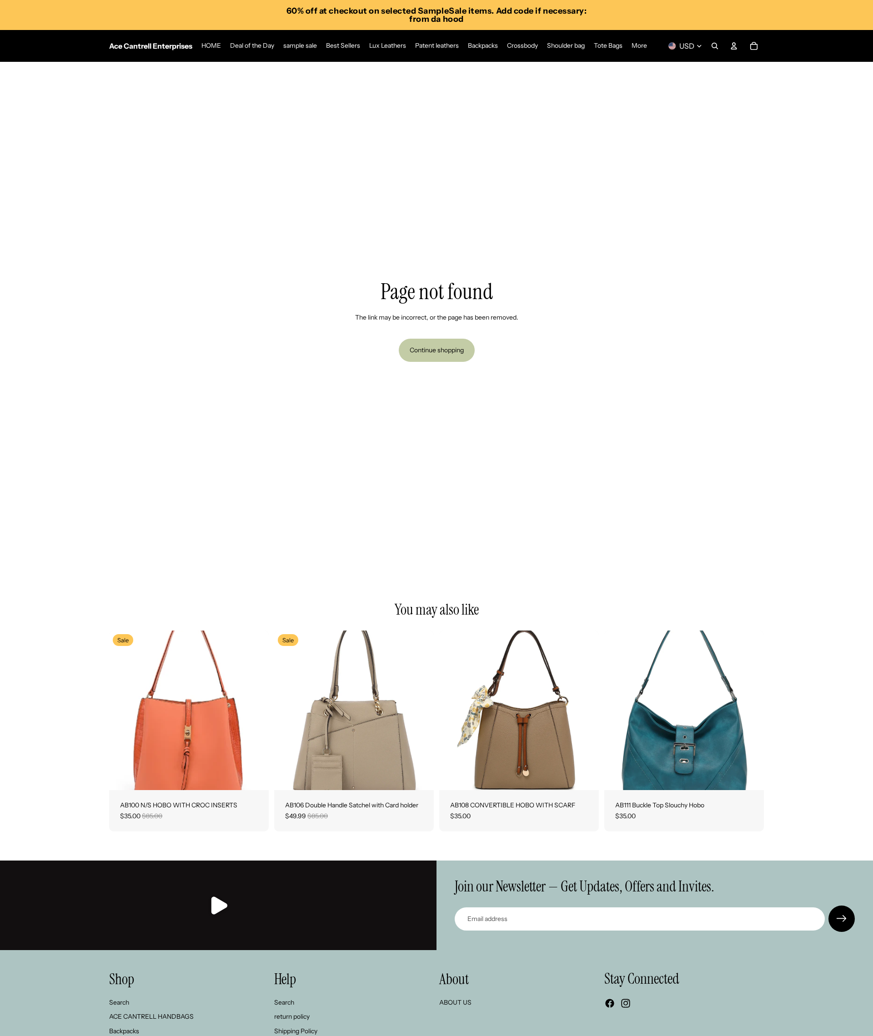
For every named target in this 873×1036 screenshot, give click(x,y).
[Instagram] (625, 1003)
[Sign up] (841, 919)
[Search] (715, 46)
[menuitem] (639, 46)
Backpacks (124, 1031)
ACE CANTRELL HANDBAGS (151, 1017)
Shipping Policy (295, 1031)
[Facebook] (609, 1003)
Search (119, 1002)
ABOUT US (455, 1002)
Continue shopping (437, 350)
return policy (292, 1017)
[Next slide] (255, 711)
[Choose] (254, 776)
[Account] (734, 46)
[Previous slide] (122, 711)
